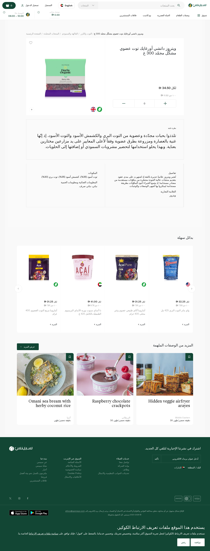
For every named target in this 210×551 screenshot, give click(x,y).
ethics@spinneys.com (75, 511)
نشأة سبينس (41, 465)
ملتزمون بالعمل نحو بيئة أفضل (33, 473)
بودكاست (147, 15)
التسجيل (48, 5)
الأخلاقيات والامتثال (72, 477)
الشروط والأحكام (73, 465)
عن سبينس (42, 462)
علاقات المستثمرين (128, 15)
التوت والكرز (86, 33)
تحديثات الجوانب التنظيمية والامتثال (113, 473)
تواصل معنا (124, 462)
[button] (18, 289)
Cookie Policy (74, 473)
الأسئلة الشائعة (74, 462)
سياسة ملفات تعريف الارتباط (43, 533)
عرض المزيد (29, 346)
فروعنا (44, 477)
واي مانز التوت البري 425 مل (175, 310)
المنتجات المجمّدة (51, 33)
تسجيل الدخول (32, 5)
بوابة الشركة (123, 465)
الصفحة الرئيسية (33, 33)
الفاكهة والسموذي (70, 33)
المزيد (186, 324)
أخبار (45, 469)
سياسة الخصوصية (73, 469)
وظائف (126, 469)
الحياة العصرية (163, 15)
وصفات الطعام (182, 15)
